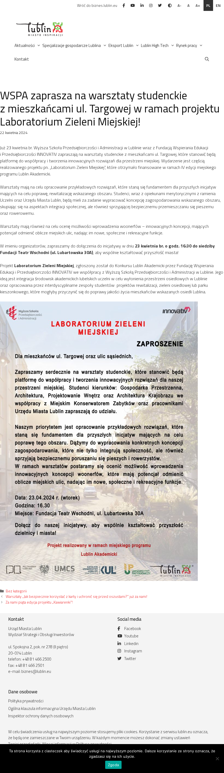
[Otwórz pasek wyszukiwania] (207, 59)
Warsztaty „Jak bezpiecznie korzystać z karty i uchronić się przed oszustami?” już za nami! (76, 596)
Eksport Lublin (120, 45)
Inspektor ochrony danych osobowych (40, 716)
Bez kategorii (16, 591)
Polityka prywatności (25, 701)
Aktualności (24, 45)
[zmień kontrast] (170, 5)
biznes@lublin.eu (36, 671)
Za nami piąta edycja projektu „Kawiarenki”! (39, 602)
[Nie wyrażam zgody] (217, 758)
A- (179, 5)
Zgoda (113, 765)
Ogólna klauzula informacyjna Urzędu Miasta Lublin (52, 708)
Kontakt (21, 59)
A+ (198, 5)
